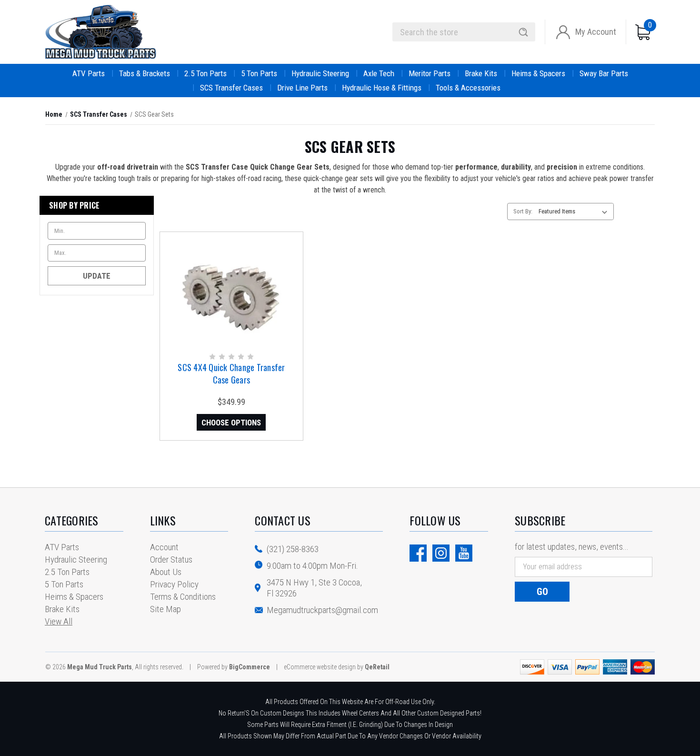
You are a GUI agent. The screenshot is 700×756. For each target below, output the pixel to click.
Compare (228, 301)
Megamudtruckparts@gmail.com (322, 610)
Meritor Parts (429, 73)
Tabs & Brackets (144, 73)
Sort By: (522, 211)
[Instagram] (441, 553)
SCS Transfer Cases (231, 87)
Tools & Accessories (468, 87)
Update (96, 276)
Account (164, 547)
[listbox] (575, 211)
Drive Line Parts (302, 87)
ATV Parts (88, 73)
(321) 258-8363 (293, 549)
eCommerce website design (320, 667)
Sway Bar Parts (604, 73)
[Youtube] (463, 553)
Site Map (165, 609)
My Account (595, 32)
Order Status (171, 559)
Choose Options (231, 422)
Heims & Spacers (538, 73)
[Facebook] (418, 553)
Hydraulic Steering (320, 73)
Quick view (230, 282)
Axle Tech (378, 73)
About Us (165, 571)
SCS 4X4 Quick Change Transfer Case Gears (231, 373)
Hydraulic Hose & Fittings (381, 87)
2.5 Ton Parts (205, 73)
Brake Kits (481, 73)
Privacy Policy (174, 584)
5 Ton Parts (259, 73)
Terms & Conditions (183, 596)
